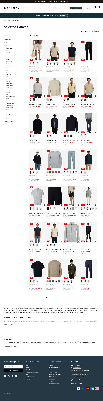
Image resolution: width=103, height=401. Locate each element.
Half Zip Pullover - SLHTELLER (87, 104)
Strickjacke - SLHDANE (34, 177)
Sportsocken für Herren (10, 346)
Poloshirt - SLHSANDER (34, 286)
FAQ (27, 367)
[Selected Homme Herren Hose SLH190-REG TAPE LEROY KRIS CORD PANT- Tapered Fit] (88, 50)
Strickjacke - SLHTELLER (69, 104)
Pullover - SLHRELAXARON (35, 104)
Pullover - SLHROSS (51, 286)
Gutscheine (29, 370)
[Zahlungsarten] (84, 389)
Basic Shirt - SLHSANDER (35, 250)
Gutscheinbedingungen (32, 372)
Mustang (8, 75)
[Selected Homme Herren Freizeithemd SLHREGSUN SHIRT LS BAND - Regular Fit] (88, 159)
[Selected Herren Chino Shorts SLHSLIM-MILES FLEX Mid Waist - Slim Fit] (71, 196)
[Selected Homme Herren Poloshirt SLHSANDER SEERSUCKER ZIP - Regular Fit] (37, 269)
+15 (62, 172)
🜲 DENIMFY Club (75, 8)
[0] (97, 8)
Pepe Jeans (9, 83)
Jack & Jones (9, 66)
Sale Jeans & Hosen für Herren (69, 343)
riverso (8, 94)
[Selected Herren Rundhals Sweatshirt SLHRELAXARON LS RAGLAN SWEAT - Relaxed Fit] (37, 87)
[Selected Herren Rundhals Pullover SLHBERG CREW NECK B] (54, 159)
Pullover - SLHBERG (51, 177)
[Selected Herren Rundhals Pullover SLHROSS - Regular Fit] (54, 269)
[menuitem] (27, 8)
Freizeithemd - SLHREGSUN (86, 177)
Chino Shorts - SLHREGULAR (53, 213)
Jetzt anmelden (14, 371)
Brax (7, 50)
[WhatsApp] (17, 376)
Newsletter (52, 379)
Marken (46, 8)
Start (5, 20)
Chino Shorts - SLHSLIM (69, 213)
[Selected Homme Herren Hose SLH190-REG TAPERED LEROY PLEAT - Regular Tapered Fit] (88, 269)
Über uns (28, 379)
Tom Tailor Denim (10, 103)
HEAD (7, 64)
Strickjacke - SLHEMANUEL (52, 140)
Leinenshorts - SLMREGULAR (36, 68)
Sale (65, 8)
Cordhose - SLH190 (84, 68)
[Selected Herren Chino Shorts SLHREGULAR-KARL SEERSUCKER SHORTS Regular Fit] (54, 196)
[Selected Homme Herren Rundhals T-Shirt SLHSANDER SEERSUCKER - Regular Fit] (37, 232)
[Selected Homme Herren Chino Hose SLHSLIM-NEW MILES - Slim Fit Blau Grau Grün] (71, 159)
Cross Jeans (9, 55)
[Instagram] (9, 376)
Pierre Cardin (9, 86)
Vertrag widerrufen (54, 384)
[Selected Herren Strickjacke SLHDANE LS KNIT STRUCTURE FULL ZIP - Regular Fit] (37, 159)
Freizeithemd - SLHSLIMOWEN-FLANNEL (71, 286)
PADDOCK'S (9, 81)
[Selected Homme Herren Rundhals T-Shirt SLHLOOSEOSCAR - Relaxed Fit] (88, 196)
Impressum (51, 365)
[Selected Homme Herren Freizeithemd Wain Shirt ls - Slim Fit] (71, 232)
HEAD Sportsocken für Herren (12, 343)
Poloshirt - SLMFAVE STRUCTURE (54, 68)
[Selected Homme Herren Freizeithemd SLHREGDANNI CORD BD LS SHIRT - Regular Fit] (54, 87)
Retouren (28, 374)
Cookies (51, 381)
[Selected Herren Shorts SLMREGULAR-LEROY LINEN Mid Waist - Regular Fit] (37, 50)
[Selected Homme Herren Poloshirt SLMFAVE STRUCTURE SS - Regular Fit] (54, 50)
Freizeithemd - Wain (68, 250)
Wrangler (8, 110)
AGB (50, 370)
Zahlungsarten (30, 377)
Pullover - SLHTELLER (34, 140)
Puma (7, 90)
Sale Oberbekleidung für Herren (87, 343)
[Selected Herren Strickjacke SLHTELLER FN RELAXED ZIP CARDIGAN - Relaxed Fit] (71, 87)
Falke (7, 59)
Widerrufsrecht (53, 372)
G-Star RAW (9, 61)
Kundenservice (32, 362)
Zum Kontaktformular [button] (77, 383)
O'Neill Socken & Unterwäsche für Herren (32, 343)
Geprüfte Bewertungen (55, 374)
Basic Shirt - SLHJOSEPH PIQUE (53, 250)
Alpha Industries (10, 48)
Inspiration (56, 8)
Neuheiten (37, 8)
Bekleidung (26, 8)
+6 (79, 172)
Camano (8, 53)
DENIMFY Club (52, 377)
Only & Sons (9, 79)
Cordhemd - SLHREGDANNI (52, 104)
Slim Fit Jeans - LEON (85, 250)
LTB (7, 72)
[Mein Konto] (90, 8)
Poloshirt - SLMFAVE (68, 68)
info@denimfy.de (77, 365)
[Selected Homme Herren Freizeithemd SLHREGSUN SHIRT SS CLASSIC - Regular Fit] (37, 196)
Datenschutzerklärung (54, 367)
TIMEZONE (9, 99)
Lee (7, 70)
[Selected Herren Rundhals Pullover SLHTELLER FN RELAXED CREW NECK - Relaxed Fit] (37, 123)
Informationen (55, 362)
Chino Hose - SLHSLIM (85, 140)
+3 (79, 208)
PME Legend (9, 88)
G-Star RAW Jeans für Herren (52, 343)
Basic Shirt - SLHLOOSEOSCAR (87, 213)
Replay (8, 92)
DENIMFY (8, 57)
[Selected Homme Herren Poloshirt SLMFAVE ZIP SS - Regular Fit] (71, 50)
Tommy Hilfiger (10, 105)
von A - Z (7, 45)
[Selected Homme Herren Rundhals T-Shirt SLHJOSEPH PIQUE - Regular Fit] (54, 232)
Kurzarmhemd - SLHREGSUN (36, 213)
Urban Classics (9, 108)
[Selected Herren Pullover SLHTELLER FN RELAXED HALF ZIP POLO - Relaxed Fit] (88, 87)
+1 (61, 281)
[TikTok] (13, 376)
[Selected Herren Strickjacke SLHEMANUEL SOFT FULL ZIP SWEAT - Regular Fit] (54, 123)
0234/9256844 (77, 368)
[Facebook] (6, 376)
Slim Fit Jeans (22, 321)
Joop (7, 68)
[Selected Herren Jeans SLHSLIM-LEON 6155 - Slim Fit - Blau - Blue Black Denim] (88, 232)
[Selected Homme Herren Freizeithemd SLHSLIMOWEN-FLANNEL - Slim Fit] (71, 269)
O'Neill (7, 77)
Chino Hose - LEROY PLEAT (86, 286)
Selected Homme (10, 97)
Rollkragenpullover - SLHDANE (70, 140)
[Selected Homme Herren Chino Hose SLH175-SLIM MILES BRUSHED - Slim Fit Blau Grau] (88, 123)
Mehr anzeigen (8, 324)
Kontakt (28, 365)
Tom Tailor (8, 101)
